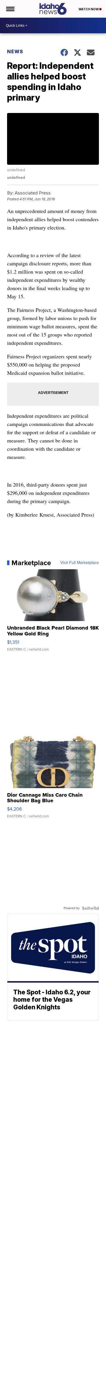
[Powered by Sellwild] (90, 908)
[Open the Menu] (9, 8)
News (15, 51)
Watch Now (89, 9)
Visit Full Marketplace (79, 563)
